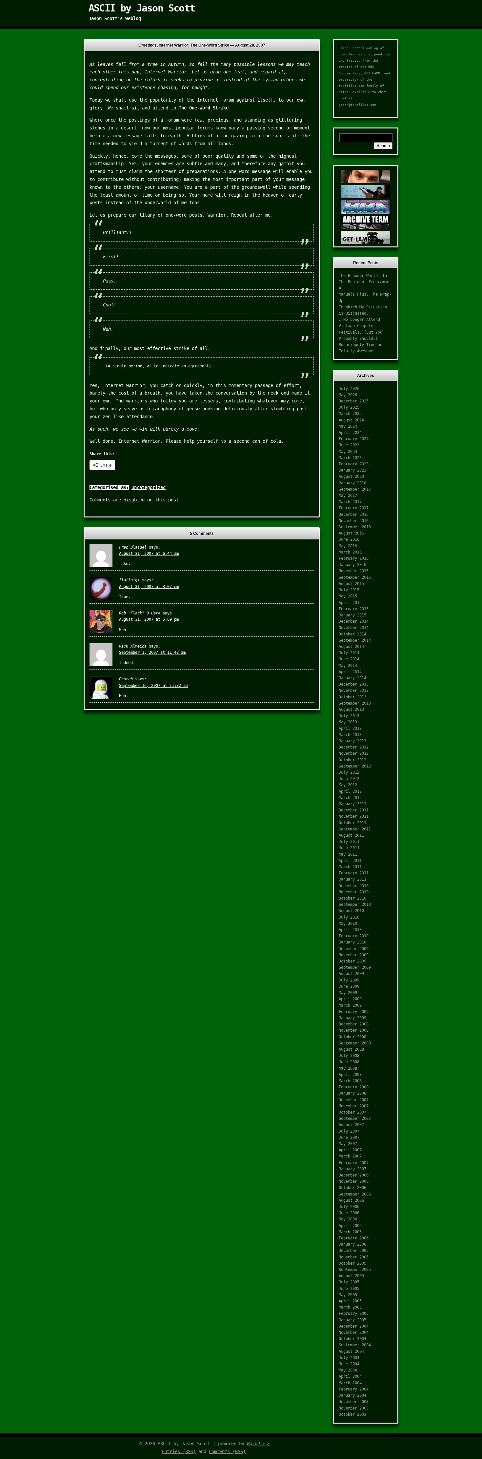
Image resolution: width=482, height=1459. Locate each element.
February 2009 (354, 1011)
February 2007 (354, 1162)
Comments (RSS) (227, 1451)
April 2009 (350, 999)
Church (126, 679)
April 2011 (350, 860)
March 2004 (350, 1383)
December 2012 (354, 747)
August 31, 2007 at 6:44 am (149, 553)
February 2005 (354, 1313)
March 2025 (350, 413)
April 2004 (350, 1376)
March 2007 (350, 1156)
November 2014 (354, 627)
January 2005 (352, 1320)
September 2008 (355, 1043)
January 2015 (352, 615)
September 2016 (355, 527)
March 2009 (350, 1005)
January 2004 (352, 1395)
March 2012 (350, 797)
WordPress (259, 1443)
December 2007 (354, 1100)
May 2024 (348, 426)
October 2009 (352, 961)
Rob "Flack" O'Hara (139, 613)
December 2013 (354, 684)
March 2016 (350, 552)
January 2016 (352, 564)
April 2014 (350, 672)
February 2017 (354, 508)
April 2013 (350, 728)
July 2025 (349, 407)
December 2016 (354, 514)
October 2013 (352, 697)
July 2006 (349, 1206)
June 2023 (349, 445)
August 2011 (351, 835)
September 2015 (355, 577)
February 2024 (354, 439)
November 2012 (354, 753)
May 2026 (348, 395)
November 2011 (354, 816)
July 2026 (349, 388)
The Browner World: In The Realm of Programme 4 (364, 281)
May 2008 (348, 1068)
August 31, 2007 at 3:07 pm (149, 586)
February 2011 (354, 873)
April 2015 (350, 602)
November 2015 (354, 571)
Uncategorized (148, 487)
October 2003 (352, 1414)
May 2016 (348, 546)
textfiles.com (351, 86)
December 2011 (354, 810)
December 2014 (354, 621)
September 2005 (355, 1269)
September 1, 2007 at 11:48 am (152, 652)
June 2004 (349, 1364)
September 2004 (355, 1345)
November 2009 (354, 955)
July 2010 (349, 917)
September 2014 (355, 640)
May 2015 (348, 596)
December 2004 (354, 1326)
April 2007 (350, 1150)
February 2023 (354, 464)
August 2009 (351, 973)
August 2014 (351, 646)
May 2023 (348, 451)
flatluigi (129, 580)
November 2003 (354, 1408)
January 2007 (352, 1169)
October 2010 (352, 898)
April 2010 (350, 929)
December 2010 (354, 886)
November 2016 (354, 520)
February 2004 (354, 1389)
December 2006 (354, 1175)
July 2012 (349, 772)
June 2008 (349, 1062)
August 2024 (351, 420)
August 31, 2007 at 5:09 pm (149, 619)
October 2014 (352, 634)
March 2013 (350, 734)
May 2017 (348, 495)
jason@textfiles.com (357, 105)
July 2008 (349, 1055)
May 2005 (348, 1295)
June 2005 (349, 1288)
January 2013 (352, 741)
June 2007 (349, 1137)
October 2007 (352, 1112)
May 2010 (348, 923)
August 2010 (351, 910)
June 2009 (349, 986)
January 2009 (352, 1018)
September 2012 (355, 766)
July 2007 (349, 1131)
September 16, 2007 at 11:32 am (153, 685)
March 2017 (350, 501)
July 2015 (349, 590)
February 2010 (354, 936)
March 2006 (350, 1232)
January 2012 (352, 804)
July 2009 (349, 980)
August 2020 (351, 476)
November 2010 (354, 892)
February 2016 (354, 558)
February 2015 (354, 609)
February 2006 (354, 1238)
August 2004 (351, 1351)
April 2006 (350, 1225)
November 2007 (354, 1106)
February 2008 (354, 1087)
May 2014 (348, 665)
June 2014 (349, 659)
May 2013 (348, 722)
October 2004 (352, 1338)
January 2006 (352, 1244)
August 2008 (351, 1049)
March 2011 (350, 867)
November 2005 (354, 1257)
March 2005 (350, 1307)
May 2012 (348, 785)
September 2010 (355, 904)
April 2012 (350, 791)
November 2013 (354, 690)
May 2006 (348, 1219)
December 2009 (354, 948)
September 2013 (355, 703)
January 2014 (352, 678)
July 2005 (349, 1282)
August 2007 (351, 1124)
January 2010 (352, 942)
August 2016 (351, 533)
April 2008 (350, 1074)
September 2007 (355, 1118)
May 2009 (348, 992)
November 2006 (354, 1181)
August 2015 (351, 583)
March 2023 (350, 458)
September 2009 (355, 967)
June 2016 (349, 539)
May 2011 (348, 854)
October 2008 (352, 1037)
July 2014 (349, 653)
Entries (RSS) (179, 1451)
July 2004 (349, 1357)
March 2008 (350, 1081)
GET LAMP (372, 73)
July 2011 (349, 841)
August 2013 (351, 709)
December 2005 (354, 1250)
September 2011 (355, 829)
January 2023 (352, 470)
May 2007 (348, 1143)
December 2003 (354, 1401)
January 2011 (352, 879)
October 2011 (352, 823)
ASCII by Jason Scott (142, 8)
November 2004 (354, 1332)
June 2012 (349, 778)
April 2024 (350, 432)
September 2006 (355, 1194)
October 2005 (352, 1263)
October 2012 (352, 760)
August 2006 (351, 1200)
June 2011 (349, 848)
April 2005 (350, 1301)
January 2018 (352, 483)
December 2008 (354, 1024)
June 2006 (349, 1213)
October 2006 (352, 1187)
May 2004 (348, 1370)
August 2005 (351, 1276)
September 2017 (355, 489)
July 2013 (349, 715)
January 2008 (352, 1093)
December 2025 (354, 401)
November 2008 (354, 1030)
